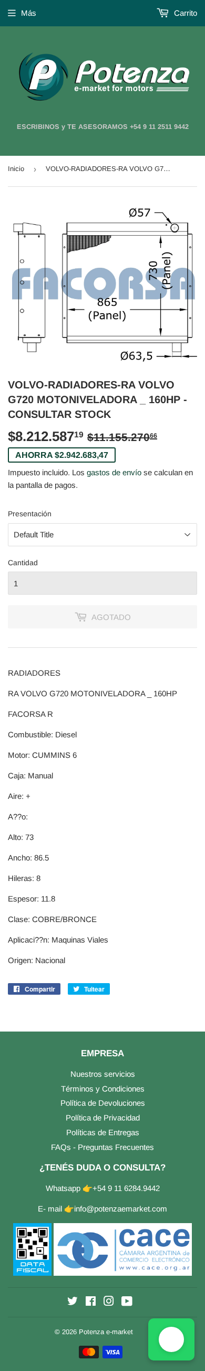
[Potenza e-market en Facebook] (90, 1302)
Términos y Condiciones (103, 1088)
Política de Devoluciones (102, 1102)
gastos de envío (114, 472)
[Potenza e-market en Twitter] (72, 1302)
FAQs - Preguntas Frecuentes (102, 1147)
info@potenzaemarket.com (120, 1208)
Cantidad (23, 562)
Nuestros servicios (102, 1073)
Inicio (16, 169)
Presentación (30, 513)
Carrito (184, 12)
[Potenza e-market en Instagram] (109, 1302)
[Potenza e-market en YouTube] (126, 1302)
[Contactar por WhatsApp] (171, 1339)
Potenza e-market (106, 1332)
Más (28, 12)
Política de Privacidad (103, 1117)
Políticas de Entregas (102, 1132)
